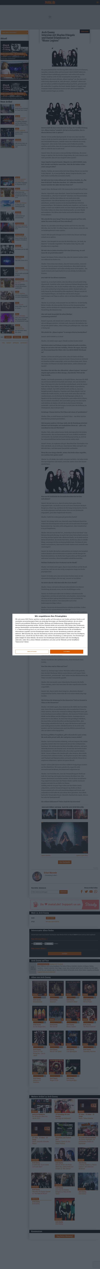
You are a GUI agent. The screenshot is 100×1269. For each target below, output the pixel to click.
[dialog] (50, 634)
